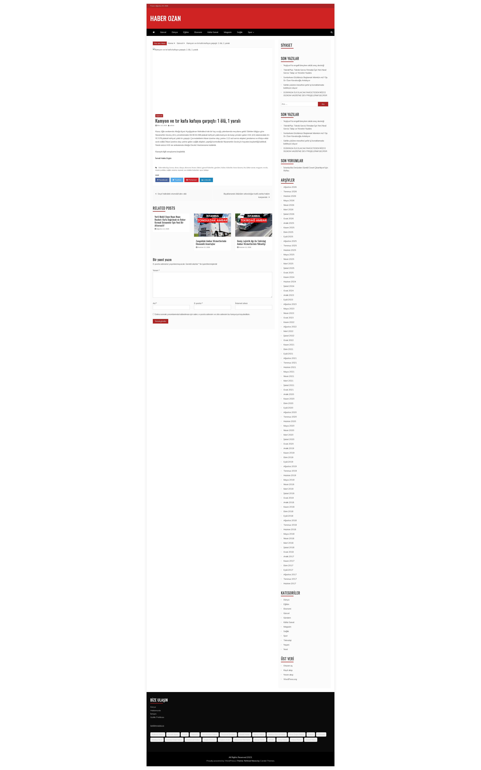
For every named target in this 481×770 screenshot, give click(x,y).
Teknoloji (287, 640)
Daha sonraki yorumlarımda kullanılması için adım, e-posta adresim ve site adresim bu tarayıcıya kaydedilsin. (202, 314)
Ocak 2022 (288, 340)
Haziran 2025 (289, 250)
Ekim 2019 (288, 457)
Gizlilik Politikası (157, 717)
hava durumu (238, 168)
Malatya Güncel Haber (276, 734)
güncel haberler (208, 168)
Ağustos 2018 (290, 520)
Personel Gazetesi (228, 734)
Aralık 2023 (288, 295)
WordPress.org (290, 679)
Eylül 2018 (288, 516)
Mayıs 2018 (288, 534)
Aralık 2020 (288, 394)
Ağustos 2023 (290, 304)
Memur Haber (259, 734)
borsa (171, 168)
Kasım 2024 (288, 277)
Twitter (177, 180)
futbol (199, 168)
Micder (271, 740)
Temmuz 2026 (290, 191)
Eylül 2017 (288, 570)
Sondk (184, 734)
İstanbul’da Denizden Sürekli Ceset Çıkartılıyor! (304, 167)
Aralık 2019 (288, 448)
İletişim (153, 714)
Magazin (228, 32)
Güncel (163, 32)
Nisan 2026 (288, 205)
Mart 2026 (288, 209)
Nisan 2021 (288, 376)
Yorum (156, 270)
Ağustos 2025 (290, 241)
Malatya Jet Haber (193, 740)
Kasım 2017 (288, 561)
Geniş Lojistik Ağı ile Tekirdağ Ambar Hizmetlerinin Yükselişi (251, 242)
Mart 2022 (288, 331)
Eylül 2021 (288, 353)
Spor (250, 32)
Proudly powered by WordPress (221, 760)
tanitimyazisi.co (157, 725)
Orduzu (311, 734)
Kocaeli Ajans (173, 734)
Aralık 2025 (288, 223)
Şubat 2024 (288, 286)
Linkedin (207, 180)
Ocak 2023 (288, 317)
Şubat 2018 (288, 547)
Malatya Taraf (157, 740)
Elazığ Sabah (260, 740)
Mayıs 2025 (288, 254)
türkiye (206, 170)
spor (201, 170)
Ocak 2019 (288, 498)
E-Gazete (321, 734)
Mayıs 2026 (288, 200)
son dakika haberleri (191, 170)
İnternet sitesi (241, 303)
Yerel (285, 649)
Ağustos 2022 (290, 326)
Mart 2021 (288, 380)
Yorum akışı (288, 674)
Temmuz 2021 (290, 362)
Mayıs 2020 (288, 425)
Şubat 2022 (288, 335)
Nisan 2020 (288, 430)
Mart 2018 (288, 543)
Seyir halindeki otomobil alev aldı (172, 193)
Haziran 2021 (289, 367)
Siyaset (286, 45)
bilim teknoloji (164, 168)
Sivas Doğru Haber (296, 734)
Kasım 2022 (288, 322)
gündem (217, 168)
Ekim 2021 (288, 349)
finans (194, 168)
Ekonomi (198, 32)
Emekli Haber (244, 734)
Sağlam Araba (224, 740)
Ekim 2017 (288, 565)
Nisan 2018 (288, 538)
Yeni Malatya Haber (209, 734)
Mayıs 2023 (288, 308)
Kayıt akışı (287, 670)
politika (163, 170)
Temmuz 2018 (290, 525)
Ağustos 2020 (290, 412)
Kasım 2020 (288, 398)
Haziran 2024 (289, 281)
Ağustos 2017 (290, 574)
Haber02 (194, 734)
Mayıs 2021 (288, 371)
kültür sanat (251, 168)
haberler (229, 168)
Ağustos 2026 (290, 187)
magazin (259, 168)
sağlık (168, 170)
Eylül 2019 (288, 462)
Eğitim (186, 32)
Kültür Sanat (212, 32)
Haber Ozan (165, 18)
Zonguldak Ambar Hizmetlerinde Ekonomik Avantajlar (211, 242)
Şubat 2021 (288, 385)
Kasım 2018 (288, 507)
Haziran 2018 (289, 529)
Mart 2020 (288, 434)
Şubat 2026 (288, 214)
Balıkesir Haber (158, 734)
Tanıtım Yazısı (311, 740)
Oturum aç (288, 665)
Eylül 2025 (288, 236)
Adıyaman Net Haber (242, 740)
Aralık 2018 (288, 502)
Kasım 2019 (288, 453)
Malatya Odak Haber (174, 740)
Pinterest (192, 180)
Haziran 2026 (289, 196)
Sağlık (240, 32)
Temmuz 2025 (290, 245)
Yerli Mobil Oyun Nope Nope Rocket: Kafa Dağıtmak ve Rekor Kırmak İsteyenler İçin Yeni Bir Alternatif (170, 221)
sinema (174, 170)
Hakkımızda (155, 710)
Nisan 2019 (288, 484)
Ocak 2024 (288, 290)
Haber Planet (296, 740)
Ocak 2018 (288, 552)
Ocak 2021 (288, 389)
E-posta (198, 303)
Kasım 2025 (288, 227)
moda (265, 168)
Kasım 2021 (288, 344)
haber (223, 168)
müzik (157, 170)
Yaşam (286, 644)
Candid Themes (267, 760)
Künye (153, 707)
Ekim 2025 (288, 232)
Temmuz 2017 (290, 579)
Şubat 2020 (288, 439)
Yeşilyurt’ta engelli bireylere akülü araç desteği (303, 65)
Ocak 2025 (288, 272)
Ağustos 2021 (290, 358)
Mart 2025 (288, 263)
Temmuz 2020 (290, 416)
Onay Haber (282, 740)
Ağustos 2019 (290, 466)
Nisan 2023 (288, 313)
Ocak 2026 (288, 218)
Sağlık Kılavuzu (209, 740)
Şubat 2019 (288, 493)
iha (245, 168)
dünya (181, 168)
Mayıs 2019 (288, 480)
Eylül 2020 (288, 407)
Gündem (287, 617)
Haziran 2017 (289, 583)
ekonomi (188, 168)
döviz (177, 168)
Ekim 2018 (288, 511)
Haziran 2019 (289, 475)
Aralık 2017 (288, 556)
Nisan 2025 (288, 259)
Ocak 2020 (288, 444)
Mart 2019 (288, 489)
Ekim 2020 (288, 403)
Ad (155, 303)
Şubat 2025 (288, 268)
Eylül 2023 (288, 299)
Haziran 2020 (289, 421)
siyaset (180, 170)
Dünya (175, 32)
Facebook (163, 180)
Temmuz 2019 (290, 471)
